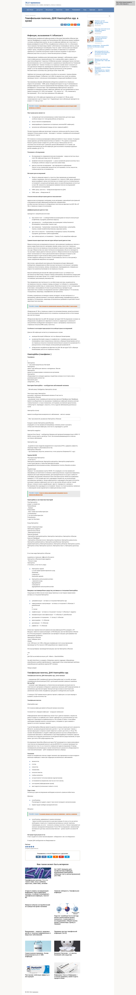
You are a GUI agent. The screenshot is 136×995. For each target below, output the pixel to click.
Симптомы (59, 10)
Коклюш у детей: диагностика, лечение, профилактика (101, 22)
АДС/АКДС (30, 10)
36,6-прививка (32, 2)
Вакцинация (49, 10)
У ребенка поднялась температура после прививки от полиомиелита (101, 39)
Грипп (67, 10)
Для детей (39, 10)
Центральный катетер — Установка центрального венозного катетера (102, 52)
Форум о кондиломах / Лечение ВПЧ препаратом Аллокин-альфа (98, 46)
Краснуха (92, 10)
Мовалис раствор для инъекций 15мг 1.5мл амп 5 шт (102, 60)
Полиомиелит (76, 10)
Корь (84, 10)
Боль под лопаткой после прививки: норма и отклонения (102, 30)
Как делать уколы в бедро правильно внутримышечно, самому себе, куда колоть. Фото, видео (103, 70)
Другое (100, 10)
